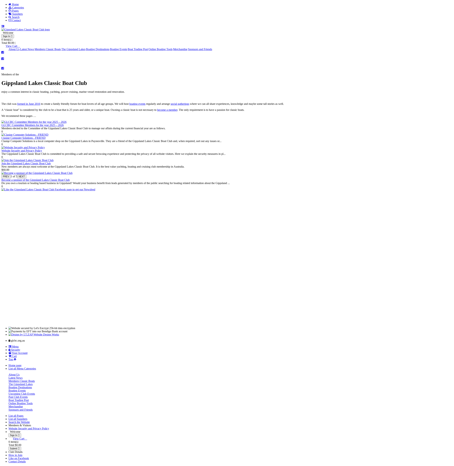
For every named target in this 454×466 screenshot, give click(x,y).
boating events (137, 103)
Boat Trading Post (138, 49)
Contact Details (17, 461)
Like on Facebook (19, 458)
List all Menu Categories (22, 368)
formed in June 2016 (28, 103)
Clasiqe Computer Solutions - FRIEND (23, 137)
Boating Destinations (97, 49)
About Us (14, 49)
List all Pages (16, 415)
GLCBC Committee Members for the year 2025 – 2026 (32, 125)
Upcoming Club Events (22, 393)
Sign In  (8, 36)
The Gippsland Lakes (73, 49)
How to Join (15, 455)
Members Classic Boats (48, 49)
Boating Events (118, 49)
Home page (15, 365)
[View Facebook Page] (2, 52)
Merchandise (180, 49)
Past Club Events (18, 396)
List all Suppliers (18, 418)
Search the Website (19, 422)
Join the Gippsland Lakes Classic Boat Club (26, 163)
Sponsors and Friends (200, 49)
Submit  (15, 448)
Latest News (27, 49)
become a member (167, 109)
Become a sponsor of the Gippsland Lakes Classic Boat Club (35, 179)
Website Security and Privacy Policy (21, 150)
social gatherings (180, 103)
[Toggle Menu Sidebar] (2, 26)
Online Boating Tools (160, 49)
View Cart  (13, 46)
